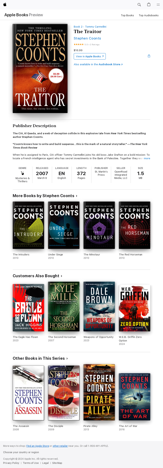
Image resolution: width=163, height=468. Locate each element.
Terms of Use (31, 463)
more (147, 158)
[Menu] (158, 5)
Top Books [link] (127, 15)
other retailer (60, 446)
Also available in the (97, 64)
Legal (45, 463)
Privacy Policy (11, 463)
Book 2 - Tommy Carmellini (90, 26)
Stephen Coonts (87, 38)
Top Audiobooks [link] (149, 15)
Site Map (57, 463)
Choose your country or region (21, 452)
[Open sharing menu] (149, 56)
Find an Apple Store (37, 446)
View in (88, 56)
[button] (139, 5)
